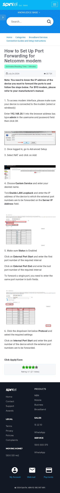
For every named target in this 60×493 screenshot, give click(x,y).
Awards (9, 410)
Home (9, 37)
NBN (36, 395)
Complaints (12, 440)
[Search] (49, 21)
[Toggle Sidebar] (3, 17)
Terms (9, 426)
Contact (10, 401)
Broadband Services (38, 37)
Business (38, 404)
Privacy (9, 430)
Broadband (40, 409)
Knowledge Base (28, 12)
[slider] (30, 367)
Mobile (37, 400)
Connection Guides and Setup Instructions (26, 41)
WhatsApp (39, 432)
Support (10, 406)
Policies (10, 435)
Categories (20, 37)
